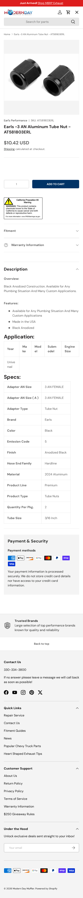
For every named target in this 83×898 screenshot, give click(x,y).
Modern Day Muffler (23, 888)
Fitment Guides (15, 731)
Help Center (16, 82)
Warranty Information (19, 806)
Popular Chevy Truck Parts (22, 746)
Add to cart (55, 184)
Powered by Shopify (46, 888)
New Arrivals (16, 54)
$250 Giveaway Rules (19, 814)
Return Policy (13, 783)
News (8, 738)
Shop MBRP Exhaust (50, 3)
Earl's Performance (15, 120)
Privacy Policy (14, 791)
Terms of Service (15, 799)
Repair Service (14, 715)
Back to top (41, 643)
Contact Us (12, 723)
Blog (10, 68)
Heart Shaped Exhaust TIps (23, 754)
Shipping (9, 149)
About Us (10, 776)
